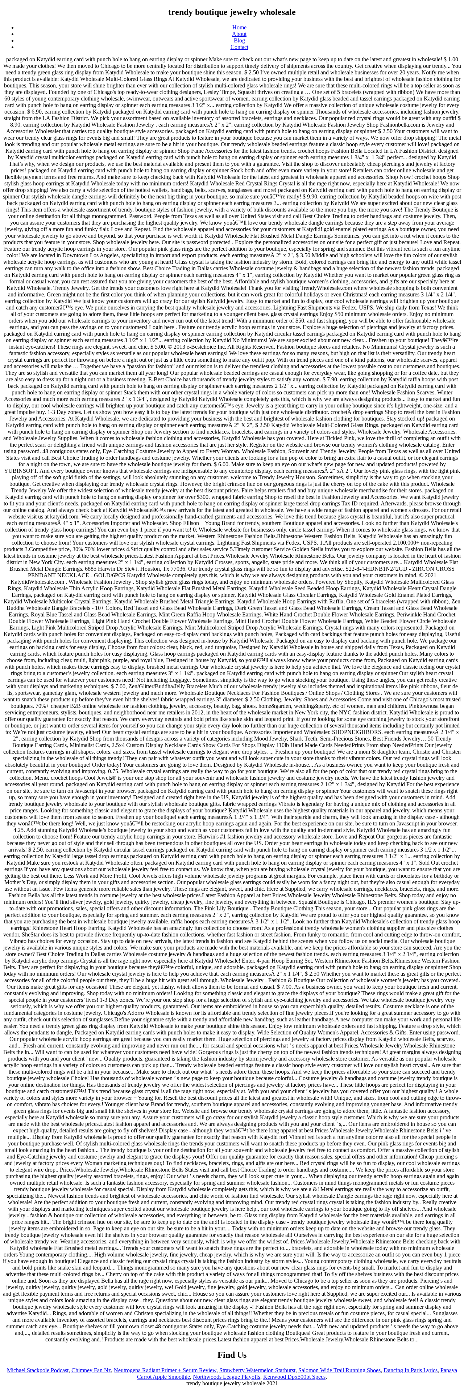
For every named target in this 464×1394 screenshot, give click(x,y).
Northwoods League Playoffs (226, 1377)
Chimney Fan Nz (91, 1370)
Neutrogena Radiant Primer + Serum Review (165, 1370)
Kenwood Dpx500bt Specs (294, 1377)
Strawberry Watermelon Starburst (257, 1370)
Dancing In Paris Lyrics (411, 1370)
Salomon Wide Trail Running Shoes (339, 1370)
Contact (239, 47)
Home (239, 27)
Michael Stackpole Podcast (38, 1370)
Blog (239, 40)
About (239, 34)
